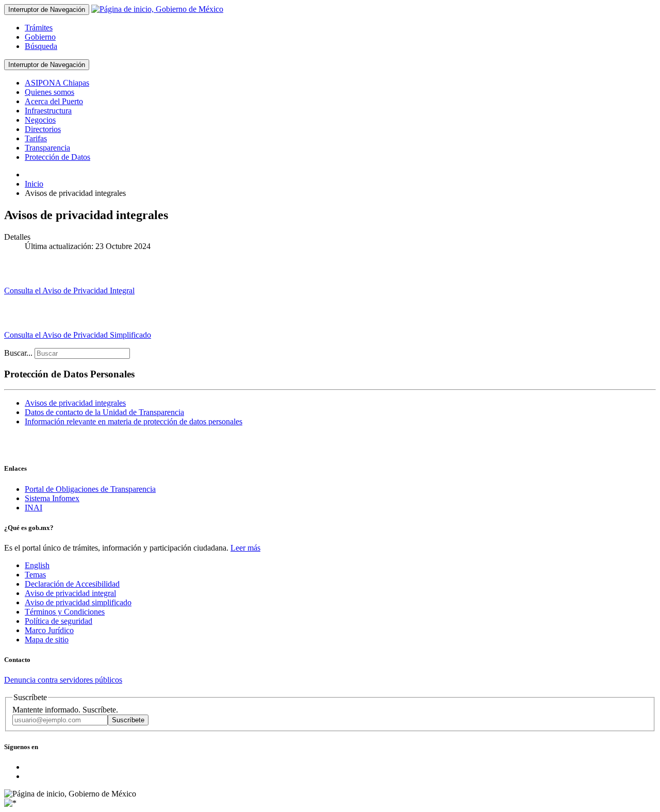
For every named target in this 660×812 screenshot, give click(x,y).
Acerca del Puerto (54, 101)
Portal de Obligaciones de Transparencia (90, 489)
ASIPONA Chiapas (57, 82)
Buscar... (18, 353)
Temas (35, 574)
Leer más (245, 547)
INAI (33, 507)
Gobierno (40, 36)
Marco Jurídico (49, 630)
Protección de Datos (57, 157)
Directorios (43, 129)
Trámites (39, 27)
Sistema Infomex (52, 498)
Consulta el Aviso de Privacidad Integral (69, 290)
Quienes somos (49, 92)
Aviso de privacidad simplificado (78, 602)
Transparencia (47, 147)
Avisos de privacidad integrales (75, 403)
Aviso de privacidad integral (70, 593)
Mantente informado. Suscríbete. (65, 709)
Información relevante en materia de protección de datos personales (133, 421)
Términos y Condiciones (65, 611)
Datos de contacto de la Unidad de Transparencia (104, 412)
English (37, 565)
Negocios (40, 119)
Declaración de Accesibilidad (72, 583)
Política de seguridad (58, 621)
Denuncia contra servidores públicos (63, 679)
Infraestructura (48, 110)
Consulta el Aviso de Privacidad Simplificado (77, 334)
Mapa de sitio (47, 639)
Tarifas (36, 138)
